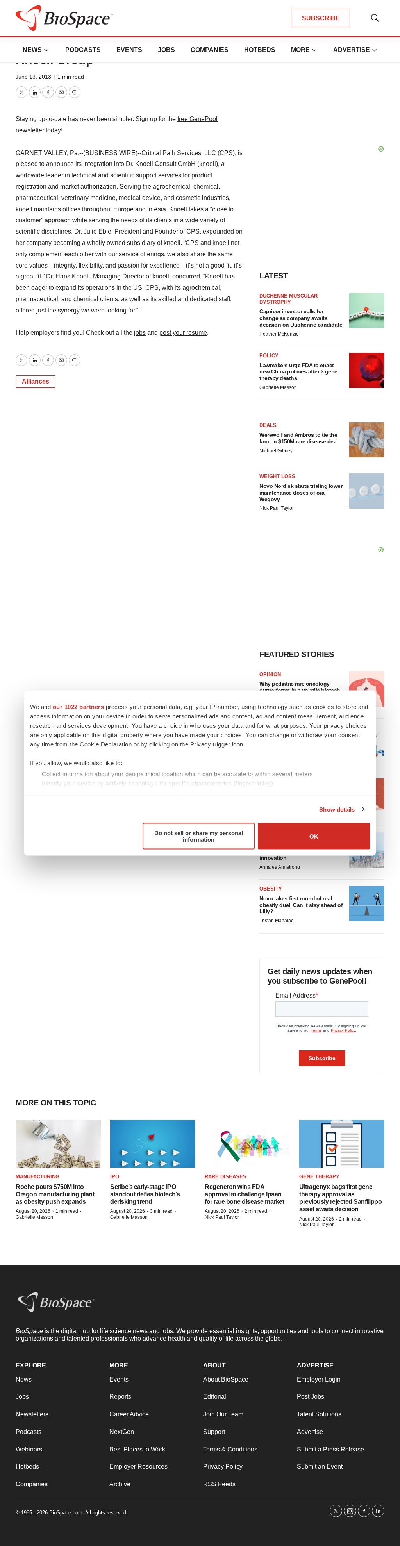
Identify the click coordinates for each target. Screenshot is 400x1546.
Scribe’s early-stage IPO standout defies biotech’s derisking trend (145, 1194)
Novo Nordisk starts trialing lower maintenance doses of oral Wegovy (300, 492)
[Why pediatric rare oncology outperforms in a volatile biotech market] (366, 689)
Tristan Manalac (276, 920)
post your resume (183, 332)
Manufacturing (37, 1177)
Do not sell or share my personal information (198, 836)
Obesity (270, 889)
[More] (46, 50)
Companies (210, 49)
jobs (140, 332)
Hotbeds (259, 49)
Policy (269, 356)
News (32, 49)
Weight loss (277, 476)
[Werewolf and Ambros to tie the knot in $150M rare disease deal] (366, 439)
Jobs (166, 49)
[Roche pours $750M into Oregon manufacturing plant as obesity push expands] (58, 1144)
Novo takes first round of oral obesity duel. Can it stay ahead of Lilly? (301, 905)
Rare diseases (225, 1177)
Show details (337, 809)
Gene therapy (319, 1177)
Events (129, 49)
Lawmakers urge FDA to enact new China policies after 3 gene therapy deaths (298, 372)
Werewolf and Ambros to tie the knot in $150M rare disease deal (298, 438)
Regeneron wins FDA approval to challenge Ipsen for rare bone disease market (244, 1194)
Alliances (35, 381)
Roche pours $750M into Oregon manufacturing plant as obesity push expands (55, 1194)
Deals (268, 425)
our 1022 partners (78, 706)
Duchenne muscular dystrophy (288, 299)
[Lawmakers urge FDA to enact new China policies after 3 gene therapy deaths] (366, 370)
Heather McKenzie (279, 334)
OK (313, 836)
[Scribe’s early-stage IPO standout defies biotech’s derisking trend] (152, 1144)
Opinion (270, 674)
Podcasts (83, 49)
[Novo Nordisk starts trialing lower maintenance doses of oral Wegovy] (366, 491)
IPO (114, 1177)
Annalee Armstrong (279, 867)
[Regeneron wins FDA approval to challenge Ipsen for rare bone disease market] (247, 1144)
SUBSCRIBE (321, 18)
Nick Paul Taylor (276, 508)
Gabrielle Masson (278, 387)
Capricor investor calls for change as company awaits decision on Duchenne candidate (300, 318)
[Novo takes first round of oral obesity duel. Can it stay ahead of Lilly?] (366, 903)
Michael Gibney (276, 450)
